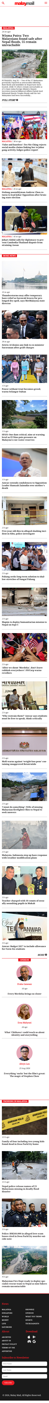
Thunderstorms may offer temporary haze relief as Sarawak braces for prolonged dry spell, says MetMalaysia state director (23, 299)
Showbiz (30, 1309)
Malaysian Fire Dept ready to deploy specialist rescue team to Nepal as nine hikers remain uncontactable (24, 1284)
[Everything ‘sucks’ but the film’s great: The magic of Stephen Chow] (24, 1053)
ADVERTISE (7, 1351)
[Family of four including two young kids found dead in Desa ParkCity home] (24, 1120)
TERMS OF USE (8, 1348)
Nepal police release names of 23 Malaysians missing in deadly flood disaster (20, 1189)
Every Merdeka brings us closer (24, 994)
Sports (29, 1320)
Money (5, 1320)
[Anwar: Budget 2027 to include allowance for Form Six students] (24, 926)
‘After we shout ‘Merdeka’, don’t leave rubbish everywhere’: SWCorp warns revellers (22, 670)
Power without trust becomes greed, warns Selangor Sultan (21, 390)
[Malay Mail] (24, 5)
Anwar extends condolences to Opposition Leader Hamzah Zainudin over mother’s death (24, 485)
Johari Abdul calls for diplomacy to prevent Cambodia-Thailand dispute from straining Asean (23, 242)
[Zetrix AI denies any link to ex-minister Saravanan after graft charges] (24, 324)
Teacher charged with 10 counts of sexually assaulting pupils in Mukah (23, 902)
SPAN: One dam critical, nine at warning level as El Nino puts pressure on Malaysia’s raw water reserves (23, 437)
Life (4, 1324)
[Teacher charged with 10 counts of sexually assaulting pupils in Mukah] (24, 880)
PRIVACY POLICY (9, 1344)
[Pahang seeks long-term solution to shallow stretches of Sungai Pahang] (24, 556)
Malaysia (7, 141)
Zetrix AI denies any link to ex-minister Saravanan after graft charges (23, 346)
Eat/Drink (7, 1327)
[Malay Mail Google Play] (34, 1339)
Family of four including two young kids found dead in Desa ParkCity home (23, 1142)
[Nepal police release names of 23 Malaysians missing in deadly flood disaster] (24, 1165)
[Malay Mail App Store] (28, 1339)
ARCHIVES (6, 1337)
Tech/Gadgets (32, 1324)
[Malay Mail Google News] (34, 1343)
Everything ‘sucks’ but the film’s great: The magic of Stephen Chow (24, 1074)
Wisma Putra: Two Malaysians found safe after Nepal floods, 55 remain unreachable (22, 40)
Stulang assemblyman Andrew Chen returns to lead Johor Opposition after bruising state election (24, 195)
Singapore (7, 1313)
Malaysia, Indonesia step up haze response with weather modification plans (24, 856)
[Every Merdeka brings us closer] (24, 973)
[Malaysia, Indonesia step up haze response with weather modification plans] (24, 835)
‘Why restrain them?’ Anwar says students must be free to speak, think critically (24, 717)
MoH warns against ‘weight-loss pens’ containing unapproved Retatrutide (24, 762)
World (5, 1316)
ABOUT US (6, 1341)
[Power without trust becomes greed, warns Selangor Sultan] (24, 369)
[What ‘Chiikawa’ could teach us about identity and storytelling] (24, 1012)
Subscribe (8, 1383)
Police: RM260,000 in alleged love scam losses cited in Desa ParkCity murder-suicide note (24, 1236)
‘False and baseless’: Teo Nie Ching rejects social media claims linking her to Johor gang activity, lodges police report (24, 147)
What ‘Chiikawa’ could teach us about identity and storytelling (24, 1033)
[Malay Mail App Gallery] (29, 1343)
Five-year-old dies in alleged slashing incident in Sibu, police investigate (24, 532)
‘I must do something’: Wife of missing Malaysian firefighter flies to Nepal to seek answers (22, 810)
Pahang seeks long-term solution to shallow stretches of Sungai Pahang (23, 578)
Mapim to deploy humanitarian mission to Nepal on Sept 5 (24, 623)
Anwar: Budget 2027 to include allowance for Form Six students (24, 947)
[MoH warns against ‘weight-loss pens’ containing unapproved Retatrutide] (24, 741)
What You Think (34, 1316)
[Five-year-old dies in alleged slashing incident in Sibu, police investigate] (24, 511)
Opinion (30, 1313)
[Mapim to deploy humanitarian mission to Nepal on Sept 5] (24, 602)
